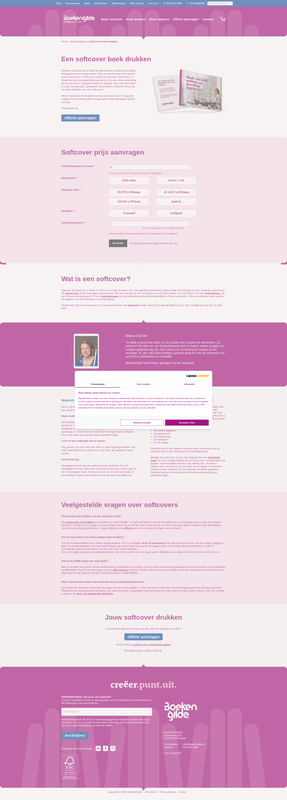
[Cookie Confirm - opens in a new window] (197, 375)
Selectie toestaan (142, 422)
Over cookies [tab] (143, 384)
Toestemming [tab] (97, 384)
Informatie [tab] (189, 384)
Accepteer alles (187, 422)
